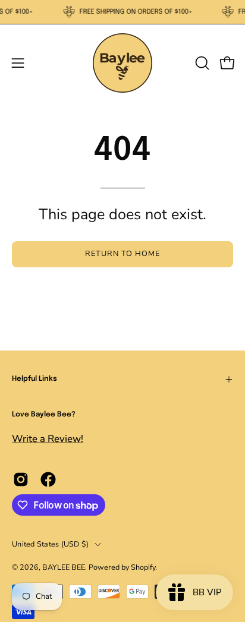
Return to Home (122, 253)
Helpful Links (34, 379)
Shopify (143, 567)
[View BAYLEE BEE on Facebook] (48, 479)
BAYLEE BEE (63, 567)
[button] (201, 63)
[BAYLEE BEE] (122, 63)
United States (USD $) (50, 544)
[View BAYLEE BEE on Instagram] (21, 479)
